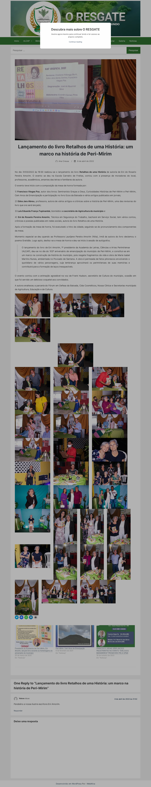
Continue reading (75, 42)
